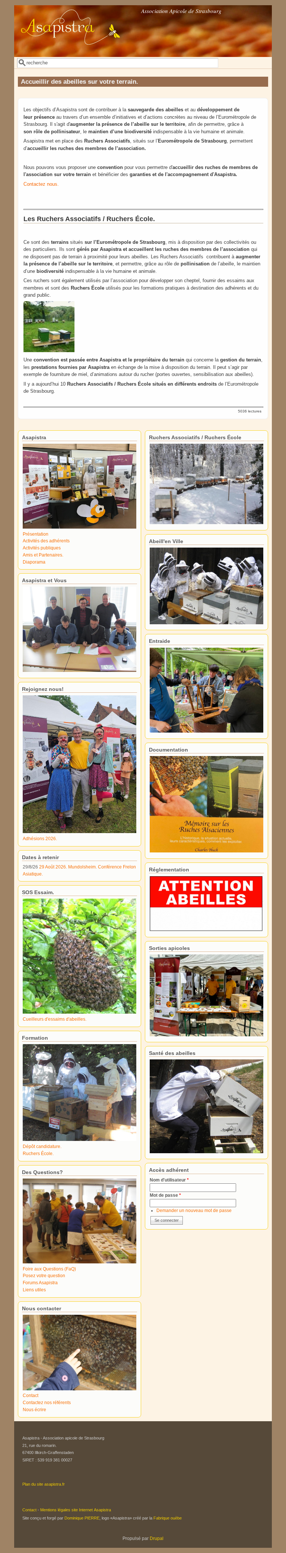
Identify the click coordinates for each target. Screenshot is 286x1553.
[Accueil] (77, 51)
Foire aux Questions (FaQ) (49, 1268)
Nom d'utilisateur (169, 1179)
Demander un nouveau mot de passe (194, 1210)
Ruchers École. (38, 1153)
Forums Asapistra (40, 1282)
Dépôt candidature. (42, 1146)
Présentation (35, 534)
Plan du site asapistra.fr (43, 1484)
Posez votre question (44, 1275)
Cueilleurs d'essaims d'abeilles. (54, 1019)
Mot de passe (165, 1195)
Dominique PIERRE (81, 1518)
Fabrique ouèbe (167, 1518)
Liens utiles (34, 1289)
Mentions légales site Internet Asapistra (75, 1510)
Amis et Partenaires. (43, 554)
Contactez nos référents (47, 1402)
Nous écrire (34, 1409)
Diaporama (34, 561)
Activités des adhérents (46, 540)
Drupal (156, 1538)
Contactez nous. (41, 184)
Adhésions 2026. (40, 838)
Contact (30, 1395)
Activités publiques (42, 547)
